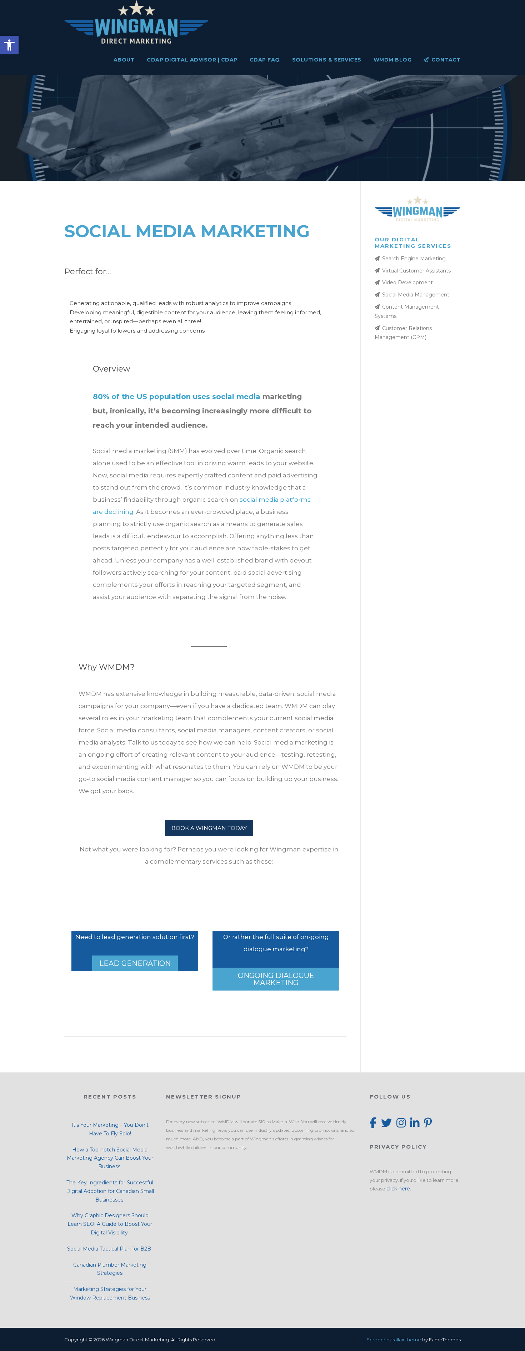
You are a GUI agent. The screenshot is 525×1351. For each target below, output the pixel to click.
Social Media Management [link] (415, 294)
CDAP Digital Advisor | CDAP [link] (192, 60)
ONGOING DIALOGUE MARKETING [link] (276, 979)
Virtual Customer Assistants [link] (416, 270)
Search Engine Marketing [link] (414, 258)
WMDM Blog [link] (393, 60)
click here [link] (398, 1188)
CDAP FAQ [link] (265, 60)
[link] (9, 45)
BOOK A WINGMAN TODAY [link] (209, 828)
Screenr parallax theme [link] (393, 1339)
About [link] (124, 60)
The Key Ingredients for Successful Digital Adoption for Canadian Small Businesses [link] (110, 1191)
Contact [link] (446, 60)
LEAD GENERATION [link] (135, 963)
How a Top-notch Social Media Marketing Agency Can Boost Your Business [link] (110, 1158)
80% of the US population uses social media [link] (176, 396)
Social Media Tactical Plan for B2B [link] (109, 1249)
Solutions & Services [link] (326, 60)
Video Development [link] (407, 282)
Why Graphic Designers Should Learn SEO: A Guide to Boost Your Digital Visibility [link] (110, 1224)
